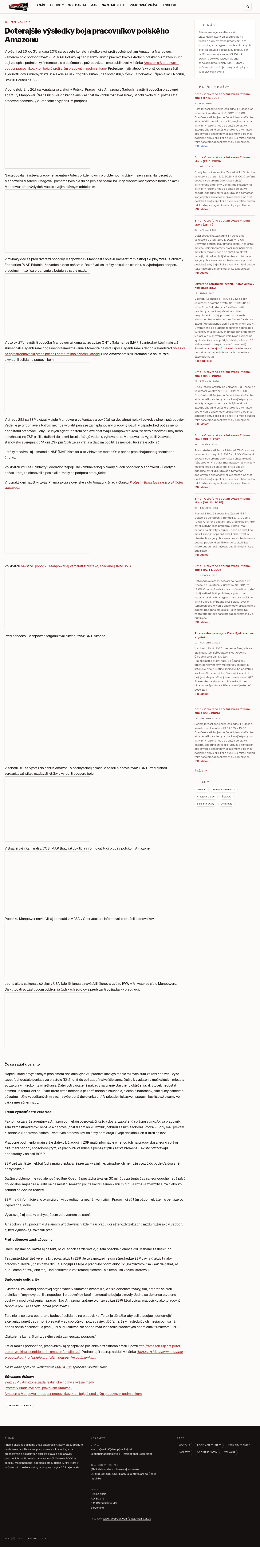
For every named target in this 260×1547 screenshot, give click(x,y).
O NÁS (40, 5)
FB (251, 340)
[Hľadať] (248, 6)
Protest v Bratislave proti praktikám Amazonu (38, 1388)
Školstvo (226, 796)
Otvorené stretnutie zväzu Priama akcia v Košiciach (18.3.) (224, 286)
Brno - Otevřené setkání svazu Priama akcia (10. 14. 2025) (222, 568)
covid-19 (201, 789)
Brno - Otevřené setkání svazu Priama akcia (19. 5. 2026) (222, 159)
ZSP (68, 1367)
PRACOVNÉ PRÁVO (144, 5)
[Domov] (18, 6)
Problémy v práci (20, 1405)
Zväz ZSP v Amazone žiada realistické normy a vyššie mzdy (49, 1382)
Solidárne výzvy (205, 803)
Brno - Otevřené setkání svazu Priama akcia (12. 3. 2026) (222, 374)
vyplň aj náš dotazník (220, 348)
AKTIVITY (56, 5)
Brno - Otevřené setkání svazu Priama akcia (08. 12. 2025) (222, 500)
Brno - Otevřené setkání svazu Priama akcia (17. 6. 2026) (222, 96)
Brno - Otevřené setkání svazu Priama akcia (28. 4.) (222, 222)
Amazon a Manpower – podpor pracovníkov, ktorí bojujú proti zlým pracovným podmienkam (73, 1393)
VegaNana (226, 803)
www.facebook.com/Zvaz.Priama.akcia (127, 1518)
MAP (93, 5)
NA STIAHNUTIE (114, 5)
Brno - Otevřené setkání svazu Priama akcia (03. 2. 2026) (222, 437)
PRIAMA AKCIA (37, 1538)
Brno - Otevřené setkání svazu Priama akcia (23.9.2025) (222, 711)
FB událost (202, 424)
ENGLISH (169, 5)
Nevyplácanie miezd (224, 789)
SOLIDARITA (77, 5)
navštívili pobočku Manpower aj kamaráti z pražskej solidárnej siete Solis (76, 566)
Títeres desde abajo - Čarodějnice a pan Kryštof (224, 635)
